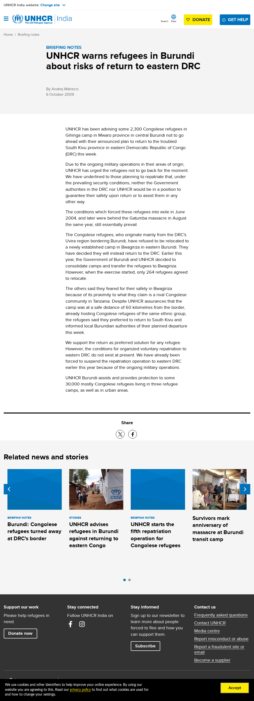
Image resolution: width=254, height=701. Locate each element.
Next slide (245, 489)
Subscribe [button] (145, 646)
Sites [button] (173, 21)
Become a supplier (212, 660)
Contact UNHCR (210, 623)
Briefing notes (28, 34)
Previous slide (9, 489)
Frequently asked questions (221, 615)
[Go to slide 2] (130, 581)
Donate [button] (201, 19)
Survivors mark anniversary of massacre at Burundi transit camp (218, 528)
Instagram (82, 624)
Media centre (207, 631)
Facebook (70, 624)
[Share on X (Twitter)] (120, 434)
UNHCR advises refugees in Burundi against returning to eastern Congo (94, 534)
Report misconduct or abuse (221, 638)
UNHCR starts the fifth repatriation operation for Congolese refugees (155, 534)
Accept (234, 688)
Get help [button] (238, 19)
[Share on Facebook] (132, 434)
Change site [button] (50, 4)
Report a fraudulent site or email (219, 649)
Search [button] (164, 21)
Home (8, 34)
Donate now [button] (20, 633)
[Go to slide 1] (125, 581)
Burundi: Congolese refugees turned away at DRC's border (34, 531)
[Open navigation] (6, 19)
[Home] (29, 19)
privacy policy (80, 690)
